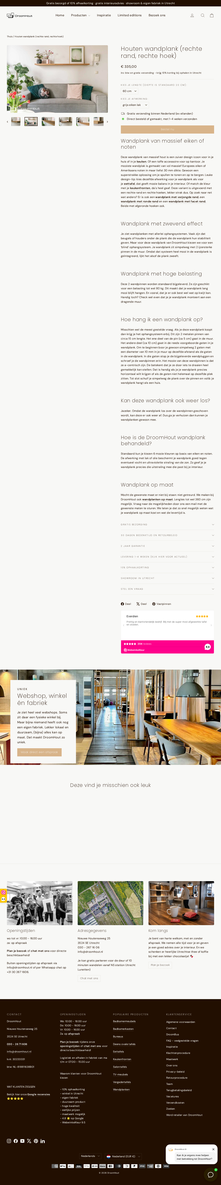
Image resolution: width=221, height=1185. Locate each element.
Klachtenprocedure (178, 1053)
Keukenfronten (122, 1059)
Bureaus (118, 1036)
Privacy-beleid (175, 1071)
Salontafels (120, 1067)
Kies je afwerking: (134, 99)
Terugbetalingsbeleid (179, 1090)
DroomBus (172, 1034)
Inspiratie (104, 15)
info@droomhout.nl (19, 1051)
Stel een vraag (132, 588)
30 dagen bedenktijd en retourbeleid (149, 535)
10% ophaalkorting (135, 567)
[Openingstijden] (40, 903)
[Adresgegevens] (110, 903)
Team (169, 1084)
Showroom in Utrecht (138, 578)
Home (60, 15)
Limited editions (130, 15)
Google (79, 1118)
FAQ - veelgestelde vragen (182, 1040)
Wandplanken (121, 1089)
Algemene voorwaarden (180, 1022)
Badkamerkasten (123, 1029)
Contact (171, 1028)
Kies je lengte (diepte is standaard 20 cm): (154, 85)
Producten (79, 15)
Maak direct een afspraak (39, 752)
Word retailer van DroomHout (184, 1115)
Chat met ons (89, 978)
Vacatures (172, 1096)
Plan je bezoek (160, 965)
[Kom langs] (181, 903)
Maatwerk (172, 1059)
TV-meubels (120, 1074)
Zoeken (170, 1109)
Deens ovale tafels (124, 1044)
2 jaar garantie (133, 546)
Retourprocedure (177, 1077)
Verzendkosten (175, 1102)
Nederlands (88, 1156)
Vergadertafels (122, 1082)
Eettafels (118, 1051)
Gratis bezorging (134, 524)
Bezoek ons (157, 15)
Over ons (171, 1065)
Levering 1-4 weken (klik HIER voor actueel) (154, 556)
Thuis (10, 36)
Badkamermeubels (124, 1021)
